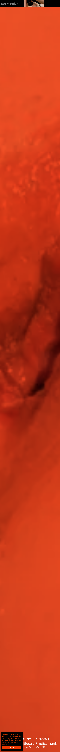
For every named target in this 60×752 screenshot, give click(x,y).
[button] (44, 3)
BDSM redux (9, 3)
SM (43, 747)
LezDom (37, 747)
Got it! (11, 747)
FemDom (29, 747)
